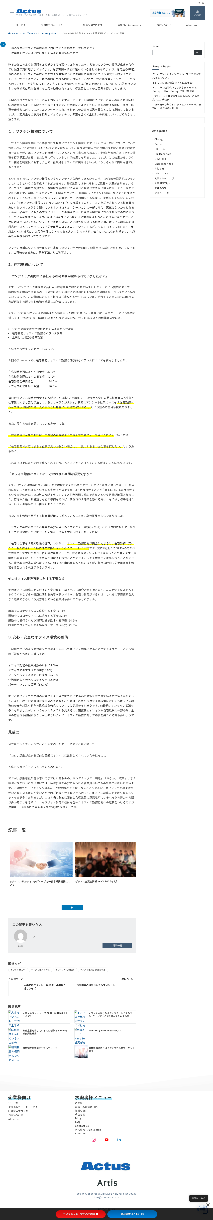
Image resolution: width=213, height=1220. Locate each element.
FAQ (77, 1122)
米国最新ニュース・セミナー (24, 1107)
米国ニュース (161, 193)
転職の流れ (81, 1110)
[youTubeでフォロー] (106, 1139)
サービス (13, 1103)
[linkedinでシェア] (3, 44)
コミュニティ (161, 173)
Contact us (82, 1125)
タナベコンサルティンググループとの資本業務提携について (176, 75)
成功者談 (80, 1114)
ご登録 (78, 1103)
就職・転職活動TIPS (86, 1107)
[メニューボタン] (12, 13)
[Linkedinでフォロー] (203, 3)
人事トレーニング (164, 178)
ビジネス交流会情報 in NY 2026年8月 (173, 82)
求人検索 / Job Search (88, 1129)
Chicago (159, 139)
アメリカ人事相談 (66, 969)
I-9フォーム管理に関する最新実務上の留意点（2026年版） (176, 97)
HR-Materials (162, 154)
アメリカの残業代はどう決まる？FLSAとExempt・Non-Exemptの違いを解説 (174, 89)
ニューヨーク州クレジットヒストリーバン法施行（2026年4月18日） (176, 106)
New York (160, 158)
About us (13, 1119)
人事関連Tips (162, 183)
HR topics (160, 149)
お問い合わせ (15, 1115)
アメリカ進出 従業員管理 (94, 969)
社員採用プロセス (18, 1111)
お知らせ (159, 168)
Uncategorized (163, 163)
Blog (78, 1118)
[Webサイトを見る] (34, 936)
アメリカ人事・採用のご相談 (79, 1213)
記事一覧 (117, 945)
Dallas (158, 144)
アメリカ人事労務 (41, 969)
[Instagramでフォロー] (199, 3)
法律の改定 (160, 188)
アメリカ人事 (19, 969)
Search (157, 46)
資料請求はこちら (131, 1213)
